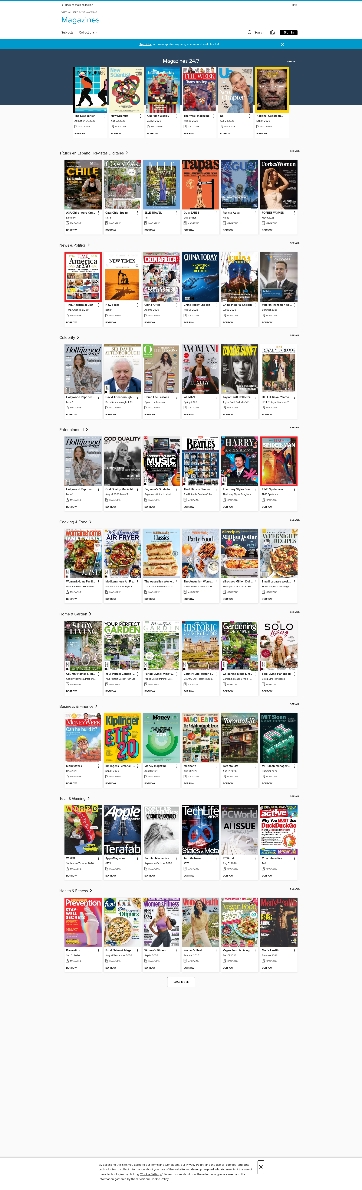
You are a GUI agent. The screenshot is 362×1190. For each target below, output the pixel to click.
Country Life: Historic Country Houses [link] (199, 674)
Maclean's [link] (190, 766)
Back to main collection (78, 5)
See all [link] (292, 61)
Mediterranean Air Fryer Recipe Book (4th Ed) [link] (120, 581)
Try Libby (146, 44)
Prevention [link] (73, 950)
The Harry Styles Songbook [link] (238, 489)
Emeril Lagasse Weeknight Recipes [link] (277, 581)
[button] (255, 33)
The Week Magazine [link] (196, 116)
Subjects (67, 33)
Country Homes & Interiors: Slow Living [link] (81, 674)
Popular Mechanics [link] (156, 858)
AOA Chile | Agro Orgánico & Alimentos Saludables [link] (81, 213)
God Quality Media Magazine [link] (120, 489)
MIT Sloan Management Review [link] (277, 766)
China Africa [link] (152, 305)
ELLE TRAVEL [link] (153, 213)
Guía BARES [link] (191, 213)
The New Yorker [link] (84, 116)
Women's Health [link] (194, 950)
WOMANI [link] (190, 397)
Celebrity (67, 337)
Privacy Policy (195, 1165)
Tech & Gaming (73, 798)
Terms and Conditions (165, 1165)
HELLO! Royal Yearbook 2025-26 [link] (277, 397)
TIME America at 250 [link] (79, 305)
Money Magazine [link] (155, 766)
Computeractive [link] (272, 858)
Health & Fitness (74, 891)
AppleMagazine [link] (115, 858)
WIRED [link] (70, 858)
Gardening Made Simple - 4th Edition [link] (238, 674)
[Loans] (272, 33)
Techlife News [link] (192, 858)
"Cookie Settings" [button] (151, 1174)
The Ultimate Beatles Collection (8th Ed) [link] (199, 489)
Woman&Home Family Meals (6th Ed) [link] (81, 581)
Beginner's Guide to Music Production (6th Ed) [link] (159, 489)
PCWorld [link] (228, 858)
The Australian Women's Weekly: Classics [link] (159, 581)
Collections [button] (87, 33)
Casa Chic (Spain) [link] (116, 213)
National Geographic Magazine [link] (270, 116)
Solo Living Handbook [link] (276, 674)
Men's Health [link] (270, 950)
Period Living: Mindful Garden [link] (159, 674)
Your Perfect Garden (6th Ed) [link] (120, 674)
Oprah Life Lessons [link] (156, 397)
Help (294, 5)
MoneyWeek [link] (74, 766)
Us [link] (221, 116)
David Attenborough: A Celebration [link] (120, 397)
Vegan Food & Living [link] (236, 950)
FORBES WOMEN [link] (273, 213)
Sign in (289, 33)
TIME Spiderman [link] (272, 489)
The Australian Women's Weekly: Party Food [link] (199, 581)
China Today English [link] (197, 305)
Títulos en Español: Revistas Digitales (92, 153)
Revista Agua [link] (231, 213)
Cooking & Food (73, 522)
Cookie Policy (160, 1179)
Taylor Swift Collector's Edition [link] (238, 397)
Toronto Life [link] (230, 766)
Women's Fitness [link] (155, 950)
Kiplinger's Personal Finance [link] (120, 766)
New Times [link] (112, 305)
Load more (181, 982)
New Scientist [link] (119, 116)
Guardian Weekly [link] (158, 116)
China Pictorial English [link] (237, 305)
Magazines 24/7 (181, 61)
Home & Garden (73, 614)
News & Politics (73, 245)
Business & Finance (76, 706)
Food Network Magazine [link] (120, 950)
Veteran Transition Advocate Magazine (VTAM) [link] (277, 305)
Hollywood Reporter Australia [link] (81, 397)
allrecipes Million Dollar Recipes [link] (238, 581)
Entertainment (72, 429)
